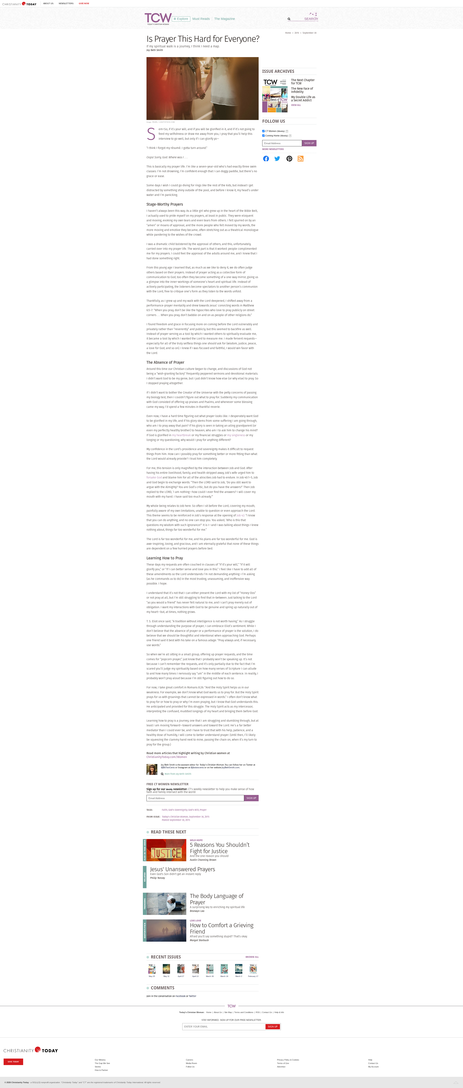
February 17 (253, 976)
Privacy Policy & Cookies (288, 1060)
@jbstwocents (197, 767)
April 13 (195, 976)
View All (296, 105)
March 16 (224, 976)
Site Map (228, 1012)
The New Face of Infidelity (302, 90)
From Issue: (153, 817)
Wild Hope (196, 840)
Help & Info (279, 1012)
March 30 (210, 976)
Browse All (252, 957)
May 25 (152, 976)
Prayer (203, 810)
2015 (297, 32)
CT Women (275, 131)
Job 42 (240, 515)
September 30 (310, 32)
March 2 (238, 976)
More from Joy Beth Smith (178, 774)
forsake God (154, 477)
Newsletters (66, 3)
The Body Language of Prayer (216, 899)
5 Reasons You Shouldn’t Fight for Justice (219, 848)
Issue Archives (278, 71)
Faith (164, 810)
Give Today (13, 1062)
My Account (373, 1067)
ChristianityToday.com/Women (166, 757)
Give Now (84, 3)
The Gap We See (102, 1063)
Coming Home (276, 136)
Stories (98, 1067)
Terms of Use (283, 1063)
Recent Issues (166, 956)
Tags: (149, 810)
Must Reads (201, 19)
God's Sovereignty (177, 810)
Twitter (192, 996)
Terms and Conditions (243, 1012)
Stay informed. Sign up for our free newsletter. (231, 1020)
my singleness (236, 435)
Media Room (191, 1063)
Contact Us (267, 1012)
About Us (48, 3)
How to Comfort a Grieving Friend (221, 928)
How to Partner (101, 1070)
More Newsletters (273, 149)
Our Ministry (100, 1060)
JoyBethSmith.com (230, 767)
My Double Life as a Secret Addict (303, 98)
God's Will (193, 810)
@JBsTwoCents (168, 767)
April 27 (181, 976)
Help (370, 1060)
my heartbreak (181, 435)
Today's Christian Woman (191, 1012)
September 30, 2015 (199, 817)
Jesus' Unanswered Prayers (182, 869)
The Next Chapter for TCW (303, 81)
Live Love (195, 920)
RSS (258, 1012)
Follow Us (190, 1067)
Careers (189, 1060)
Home (288, 32)
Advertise (281, 1067)
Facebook (181, 996)
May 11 (166, 976)
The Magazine (224, 19)
